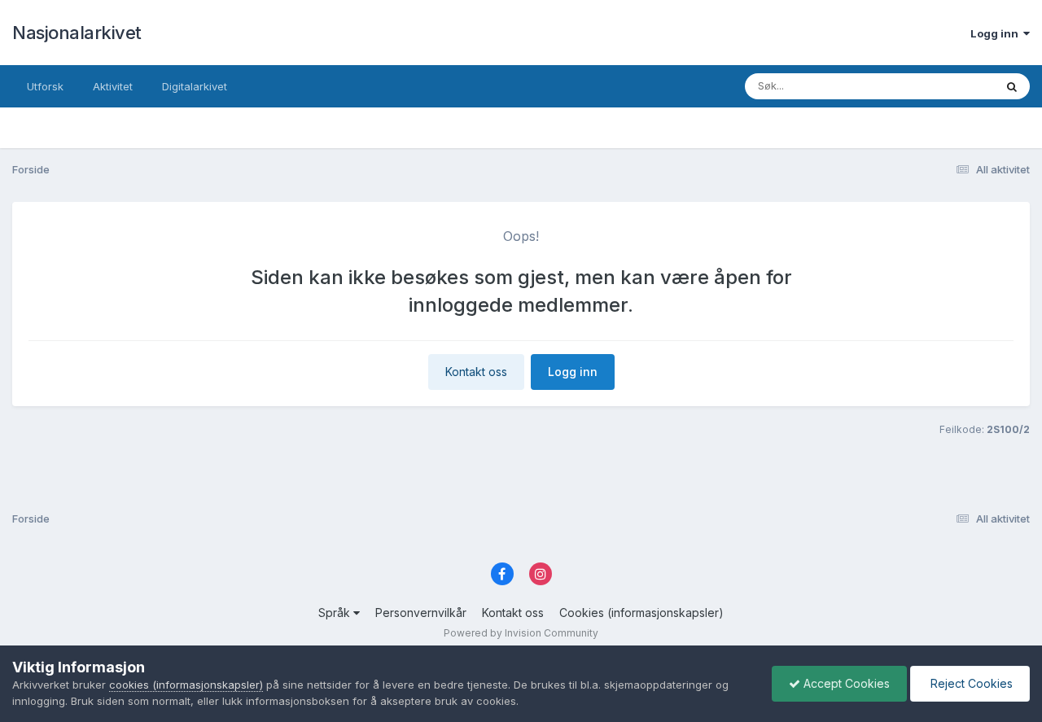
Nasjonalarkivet (77, 32)
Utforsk (45, 86)
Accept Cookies (845, 683)
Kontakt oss (476, 372)
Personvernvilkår (420, 612)
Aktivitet (113, 86)
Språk (335, 612)
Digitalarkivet (194, 86)
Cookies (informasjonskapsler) (641, 612)
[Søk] (1012, 86)
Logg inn (996, 33)
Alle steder (946, 86)
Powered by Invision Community (521, 633)
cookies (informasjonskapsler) (186, 684)
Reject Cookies (970, 683)
